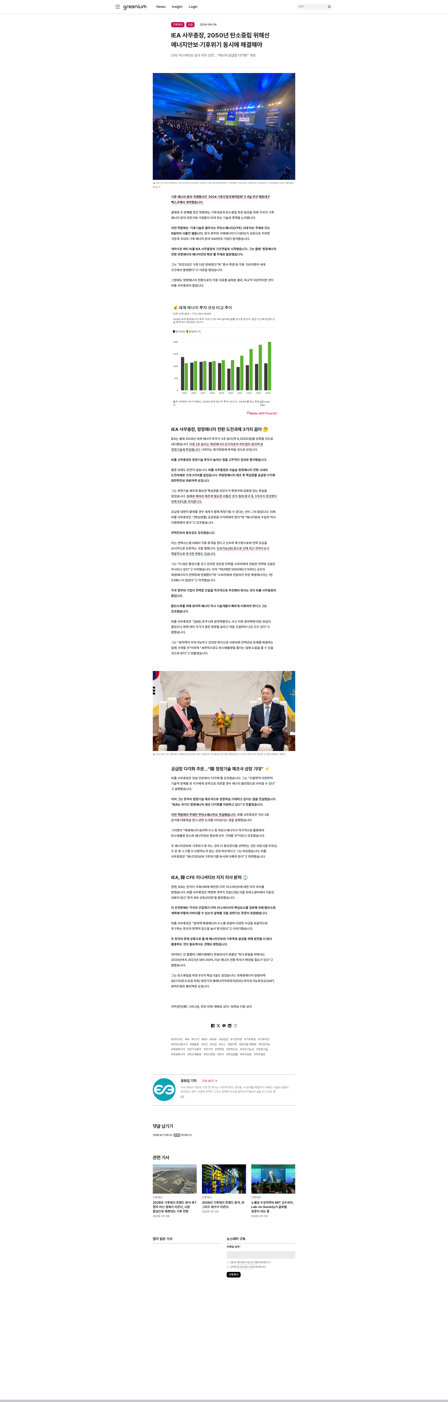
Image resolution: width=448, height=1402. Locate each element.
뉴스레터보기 (239, 712)
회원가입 (208, 712)
